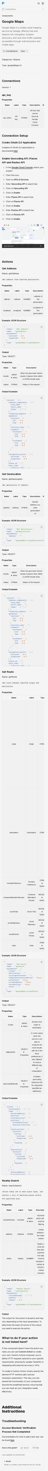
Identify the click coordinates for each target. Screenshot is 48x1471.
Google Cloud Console (22, 167)
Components (7, 16)
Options (43, 886)
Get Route (8, 671)
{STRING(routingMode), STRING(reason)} (24, 1055)
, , (43, 886)
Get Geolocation (11, 474)
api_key (6, 95)
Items (15, 377)
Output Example (9, 391)
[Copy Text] (41, 327)
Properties (7, 100)
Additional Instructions (13, 1409)
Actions (7, 262)
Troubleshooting (14, 1421)
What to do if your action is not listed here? (20, 1340)
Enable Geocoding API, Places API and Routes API (19, 160)
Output (5, 352)
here (16, 151)
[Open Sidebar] (43, 3)
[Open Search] (39, 3)
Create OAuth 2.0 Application (19, 142)
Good (26, 1448)
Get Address (9, 268)
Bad (37, 1448)
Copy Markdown (12, 51)
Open (23, 51)
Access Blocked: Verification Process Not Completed (19, 1429)
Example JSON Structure (14, 320)
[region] (23, 336)
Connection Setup (15, 136)
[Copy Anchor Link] (22, 80)
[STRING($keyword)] (30, 1221)
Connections (11, 81)
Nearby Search (10, 1180)
